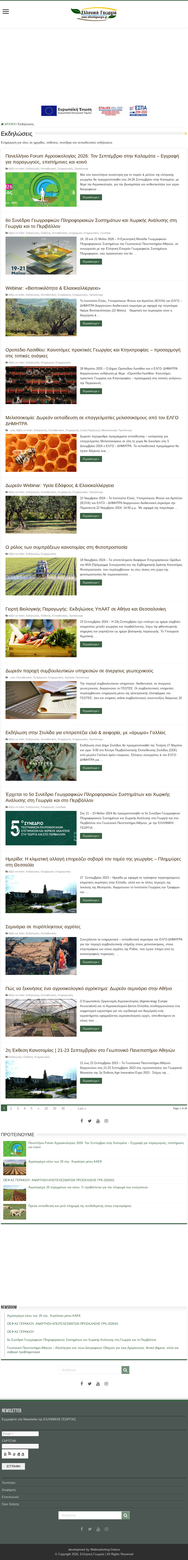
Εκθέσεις (46, 233)
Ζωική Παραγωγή (90, 430)
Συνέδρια (105, 233)
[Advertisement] (94, 66)
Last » (82, 1108)
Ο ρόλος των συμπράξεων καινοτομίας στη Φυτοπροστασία (66, 547)
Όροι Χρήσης (10, 1504)
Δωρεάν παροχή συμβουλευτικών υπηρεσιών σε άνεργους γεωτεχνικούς (79, 670)
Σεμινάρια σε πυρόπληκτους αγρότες (43, 926)
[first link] (5, 12)
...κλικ (11, 430)
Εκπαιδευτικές (48, 168)
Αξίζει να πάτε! (16, 168)
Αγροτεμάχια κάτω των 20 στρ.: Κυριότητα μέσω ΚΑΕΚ (65, 1161)
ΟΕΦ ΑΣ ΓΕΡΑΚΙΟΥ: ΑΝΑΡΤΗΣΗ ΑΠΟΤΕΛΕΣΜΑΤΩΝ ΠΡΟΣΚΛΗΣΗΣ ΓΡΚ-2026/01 (58, 1180)
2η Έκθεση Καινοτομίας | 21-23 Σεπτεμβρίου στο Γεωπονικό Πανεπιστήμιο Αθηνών (90, 1050)
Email (8, 1433)
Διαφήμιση (9, 1490)
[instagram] (106, 1121)
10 (46, 1108)
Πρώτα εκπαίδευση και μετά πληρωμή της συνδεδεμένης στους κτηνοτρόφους (79, 1206)
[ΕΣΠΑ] (94, 110)
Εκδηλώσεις (32, 168)
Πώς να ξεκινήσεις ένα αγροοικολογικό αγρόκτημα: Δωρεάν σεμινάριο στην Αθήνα (89, 988)
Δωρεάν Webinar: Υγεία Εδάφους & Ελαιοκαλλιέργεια (60, 485)
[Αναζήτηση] (125, 1370)
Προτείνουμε (81, 168)
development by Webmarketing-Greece (94, 1549)
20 (54, 1108)
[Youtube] (98, 1121)
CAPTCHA (10, 1441)
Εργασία (69, 677)
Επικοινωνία (10, 1497)
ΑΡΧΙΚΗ (10, 124)
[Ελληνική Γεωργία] (94, 13)
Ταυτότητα (8, 1482)
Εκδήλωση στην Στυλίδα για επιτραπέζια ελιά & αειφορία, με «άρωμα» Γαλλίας (86, 732)
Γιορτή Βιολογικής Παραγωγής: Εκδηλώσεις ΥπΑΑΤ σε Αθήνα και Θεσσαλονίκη (86, 609)
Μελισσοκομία (109, 430)
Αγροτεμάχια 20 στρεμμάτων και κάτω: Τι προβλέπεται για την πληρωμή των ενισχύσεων (88, 1187)
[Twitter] (90, 1121)
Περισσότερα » (91, 197)
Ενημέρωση (75, 233)
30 (63, 1108)
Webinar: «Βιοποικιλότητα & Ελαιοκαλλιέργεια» (53, 288)
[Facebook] (81, 1121)
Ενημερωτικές (65, 168)
